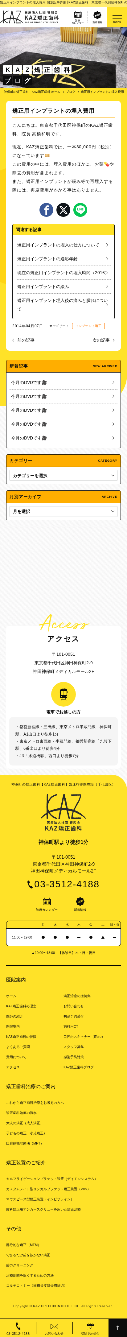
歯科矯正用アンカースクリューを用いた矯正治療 (43, 1209)
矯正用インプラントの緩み (43, 286)
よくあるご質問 (18, 1047)
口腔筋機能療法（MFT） (25, 1143)
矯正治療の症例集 (77, 996)
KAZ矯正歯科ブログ (78, 1067)
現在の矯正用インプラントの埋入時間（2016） (63, 272)
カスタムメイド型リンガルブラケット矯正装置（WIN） (48, 1189)
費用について (16, 1057)
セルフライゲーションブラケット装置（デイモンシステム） (52, 1179)
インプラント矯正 (89, 326)
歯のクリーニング (19, 1265)
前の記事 (26, 340)
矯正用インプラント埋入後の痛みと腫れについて (62, 305)
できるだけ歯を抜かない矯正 (28, 1255)
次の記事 (101, 340)
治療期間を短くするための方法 (30, 1275)
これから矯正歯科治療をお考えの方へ (35, 1102)
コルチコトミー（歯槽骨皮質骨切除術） (36, 1285)
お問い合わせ (73, 1006)
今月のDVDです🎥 (29, 382)
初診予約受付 (73, 1016)
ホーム (11, 996)
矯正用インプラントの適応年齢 (47, 258)
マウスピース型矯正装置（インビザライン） (40, 1199)
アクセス (13, 1067)
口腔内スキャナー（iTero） (84, 1036)
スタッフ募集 (73, 1047)
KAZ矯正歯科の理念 (21, 1006)
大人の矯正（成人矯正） (24, 1123)
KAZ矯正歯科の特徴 (21, 1036)
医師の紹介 (14, 1016)
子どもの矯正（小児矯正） (26, 1133)
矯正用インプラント (47, 181)
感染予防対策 (73, 1057)
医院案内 (13, 1026)
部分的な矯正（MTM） (23, 1245)
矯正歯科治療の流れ (21, 1113)
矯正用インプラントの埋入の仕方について (58, 244)
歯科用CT (70, 1026)
